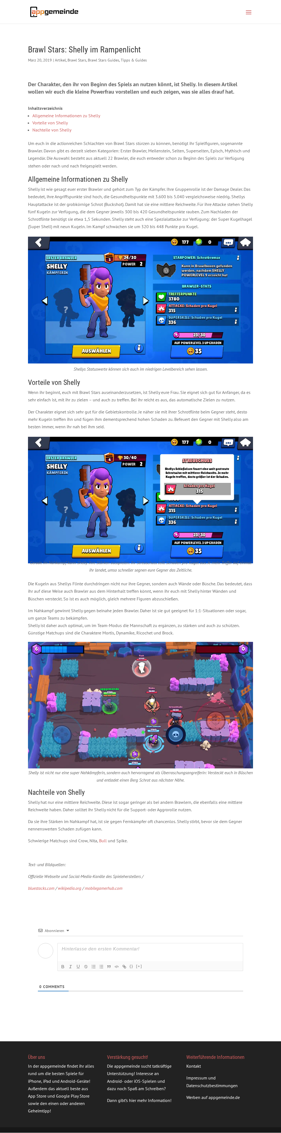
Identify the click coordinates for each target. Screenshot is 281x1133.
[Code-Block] (116, 966)
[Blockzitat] (109, 966)
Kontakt (193, 1066)
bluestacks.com (41, 888)
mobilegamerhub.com (103, 888)
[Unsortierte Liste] (101, 966)
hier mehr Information (149, 1100)
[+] (139, 966)
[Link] (124, 966)
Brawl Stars (77, 60)
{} (131, 966)
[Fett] (63, 966)
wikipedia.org (69, 888)
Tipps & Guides (134, 60)
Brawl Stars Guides (103, 60)
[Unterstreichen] (78, 966)
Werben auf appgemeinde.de (213, 1097)
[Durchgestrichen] (86, 966)
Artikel (60, 60)
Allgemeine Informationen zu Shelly (66, 115)
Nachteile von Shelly (51, 130)
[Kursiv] (70, 966)
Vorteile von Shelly (50, 122)
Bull (103, 840)
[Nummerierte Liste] (93, 966)
